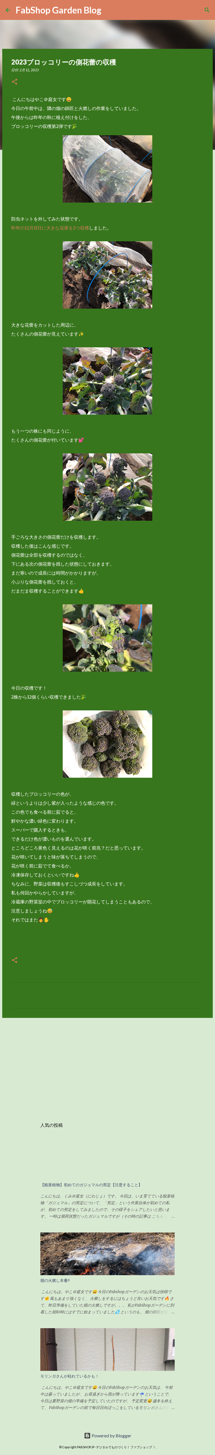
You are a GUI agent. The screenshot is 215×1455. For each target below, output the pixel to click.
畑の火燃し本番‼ (55, 1280)
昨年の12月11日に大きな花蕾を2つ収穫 (50, 228)
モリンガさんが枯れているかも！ (69, 1376)
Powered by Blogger (111, 1435)
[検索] (207, 10)
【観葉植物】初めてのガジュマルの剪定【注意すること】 (91, 1185)
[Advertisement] (107, 1065)
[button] (14, 82)
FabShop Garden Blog (58, 9)
